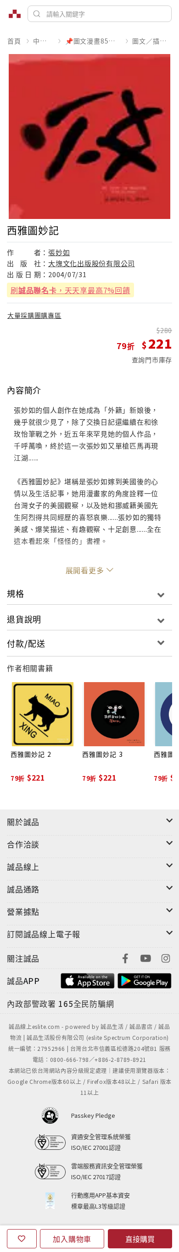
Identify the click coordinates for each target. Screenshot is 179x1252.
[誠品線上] (14, 13)
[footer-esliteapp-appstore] (87, 979)
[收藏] (22, 1238)
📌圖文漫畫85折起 (92, 40)
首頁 (14, 40)
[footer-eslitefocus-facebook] (125, 957)
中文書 (43, 40)
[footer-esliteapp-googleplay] (144, 979)
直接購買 (140, 1238)
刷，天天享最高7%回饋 (70, 289)
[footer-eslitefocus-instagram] (165, 957)
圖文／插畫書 (152, 40)
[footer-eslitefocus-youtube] (145, 957)
